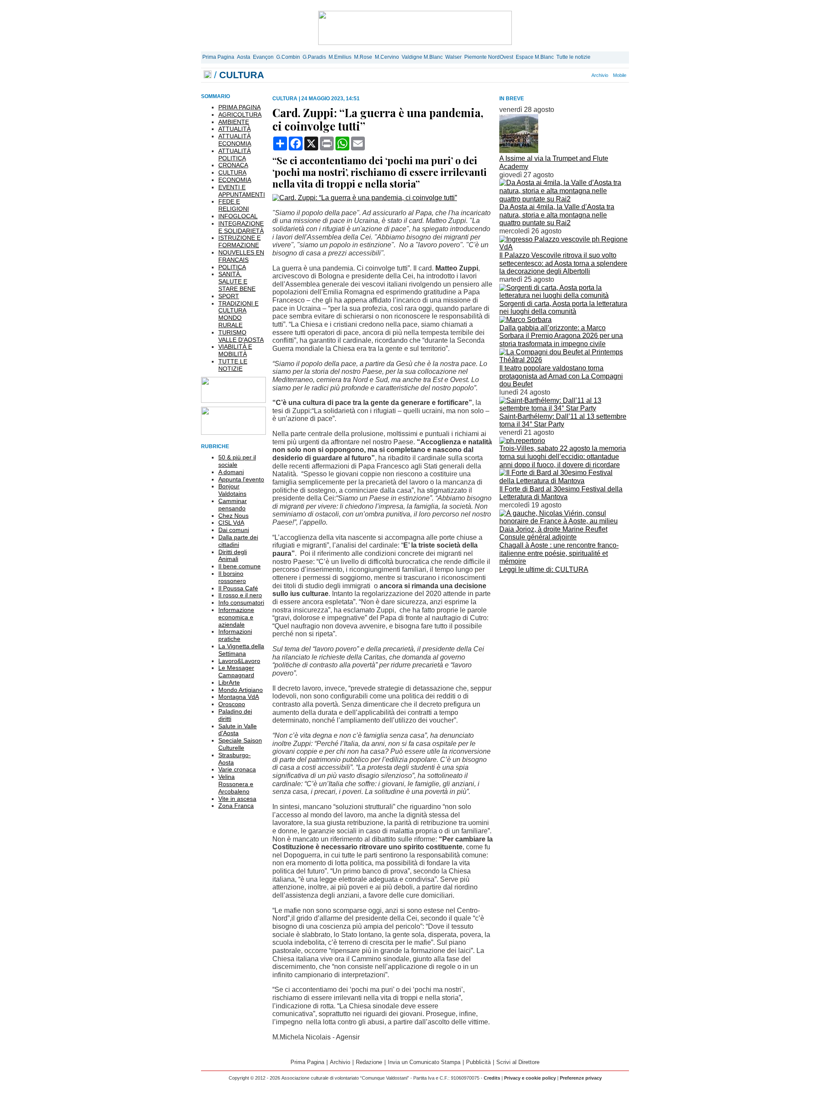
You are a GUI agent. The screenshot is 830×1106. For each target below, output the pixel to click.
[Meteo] (581, 75)
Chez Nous (233, 515)
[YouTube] (571, 75)
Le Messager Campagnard (236, 671)
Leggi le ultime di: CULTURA (543, 569)
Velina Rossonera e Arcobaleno (235, 784)
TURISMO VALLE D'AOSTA (241, 336)
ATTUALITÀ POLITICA (234, 154)
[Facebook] (557, 75)
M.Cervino (387, 57)
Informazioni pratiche (235, 635)
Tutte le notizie (573, 57)
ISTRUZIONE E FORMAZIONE (239, 241)
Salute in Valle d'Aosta (237, 730)
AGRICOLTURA (240, 114)
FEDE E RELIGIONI (233, 205)
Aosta (243, 57)
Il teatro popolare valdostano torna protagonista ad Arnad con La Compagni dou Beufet (561, 376)
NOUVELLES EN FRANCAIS (241, 256)
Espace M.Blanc (535, 57)
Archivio (599, 75)
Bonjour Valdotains (232, 490)
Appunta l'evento (241, 479)
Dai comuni (233, 529)
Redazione (369, 1062)
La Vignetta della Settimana (241, 650)
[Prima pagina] (207, 75)
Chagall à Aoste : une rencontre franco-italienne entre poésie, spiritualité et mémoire (559, 553)
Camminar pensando (232, 504)
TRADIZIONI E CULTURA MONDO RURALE (238, 314)
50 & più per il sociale (237, 461)
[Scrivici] (586, 75)
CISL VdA (231, 522)
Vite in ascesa (237, 798)
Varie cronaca (237, 769)
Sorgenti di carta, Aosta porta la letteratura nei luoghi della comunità (563, 308)
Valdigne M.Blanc (422, 57)
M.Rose (363, 57)
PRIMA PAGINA (239, 107)
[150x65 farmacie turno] (233, 432)
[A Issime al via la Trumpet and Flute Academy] (518, 150)
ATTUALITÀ (234, 128)
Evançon (263, 57)
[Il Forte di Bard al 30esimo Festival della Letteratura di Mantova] (564, 480)
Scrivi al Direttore (518, 1062)
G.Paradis (314, 57)
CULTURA (232, 172)
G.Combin (288, 57)
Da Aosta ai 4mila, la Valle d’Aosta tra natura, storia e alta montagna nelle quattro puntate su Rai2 (556, 214)
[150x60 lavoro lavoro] (233, 400)
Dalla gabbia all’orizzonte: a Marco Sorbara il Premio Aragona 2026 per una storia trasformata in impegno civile (561, 335)
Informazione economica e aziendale (236, 617)
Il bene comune (239, 566)
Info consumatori (241, 602)
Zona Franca (236, 805)
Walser (453, 57)
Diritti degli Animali (232, 555)
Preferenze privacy (581, 1078)
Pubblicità (478, 1062)
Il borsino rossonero (232, 577)
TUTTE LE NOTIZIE (232, 365)
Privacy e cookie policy (530, 1078)
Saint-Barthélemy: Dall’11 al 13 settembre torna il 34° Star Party (562, 420)
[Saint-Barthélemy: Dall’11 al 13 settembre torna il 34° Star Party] (564, 408)
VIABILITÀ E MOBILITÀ (235, 350)
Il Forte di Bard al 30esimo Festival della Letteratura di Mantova (560, 493)
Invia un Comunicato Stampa (424, 1062)
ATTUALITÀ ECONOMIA (234, 140)
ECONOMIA (234, 179)
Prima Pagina (218, 57)
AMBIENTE (233, 121)
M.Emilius (340, 57)
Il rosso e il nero (240, 595)
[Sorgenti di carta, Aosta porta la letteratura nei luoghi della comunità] (564, 295)
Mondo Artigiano (240, 689)
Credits (492, 1078)
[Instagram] (562, 75)
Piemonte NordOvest (488, 57)
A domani (231, 472)
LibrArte (229, 682)
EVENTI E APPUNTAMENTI (241, 191)
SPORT (228, 296)
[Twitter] (567, 75)
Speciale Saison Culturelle (240, 744)
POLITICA (232, 267)
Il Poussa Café (238, 588)
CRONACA (233, 165)
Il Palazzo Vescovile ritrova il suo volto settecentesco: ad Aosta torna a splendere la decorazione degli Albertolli (563, 263)
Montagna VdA (238, 696)
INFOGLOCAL (238, 216)
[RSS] (576, 75)
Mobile (619, 75)
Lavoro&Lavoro (239, 660)
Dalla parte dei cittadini (238, 541)
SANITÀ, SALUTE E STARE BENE (236, 281)
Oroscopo (231, 704)
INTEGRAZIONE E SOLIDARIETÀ (241, 227)
